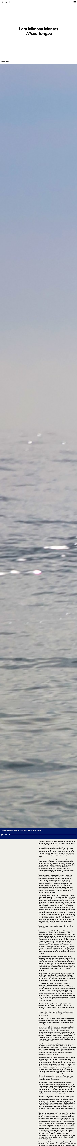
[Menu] (75, 2)
